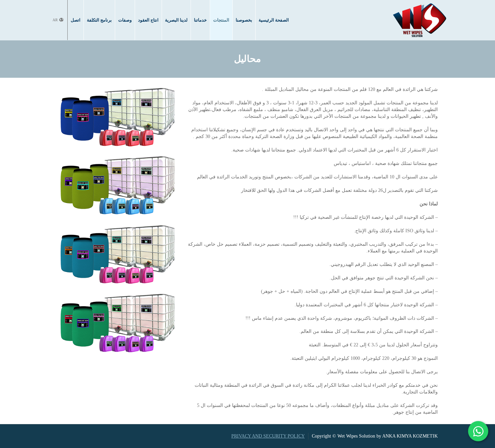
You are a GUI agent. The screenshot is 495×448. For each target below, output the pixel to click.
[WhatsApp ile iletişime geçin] (478, 431)
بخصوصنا (244, 20)
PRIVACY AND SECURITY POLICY (268, 436)
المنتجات (221, 20)
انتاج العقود (148, 20)
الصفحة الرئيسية (274, 20)
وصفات (125, 20)
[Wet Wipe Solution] (419, 19)
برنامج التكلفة (99, 20)
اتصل (75, 20)
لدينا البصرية (176, 20)
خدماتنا (200, 20)
